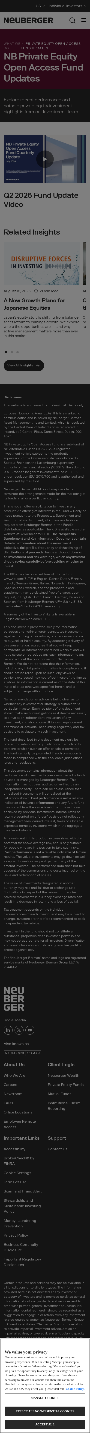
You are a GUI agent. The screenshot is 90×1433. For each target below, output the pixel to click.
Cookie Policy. (75, 1389)
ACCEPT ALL (44, 1424)
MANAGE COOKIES (45, 1398)
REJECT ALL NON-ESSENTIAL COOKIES (45, 1411)
